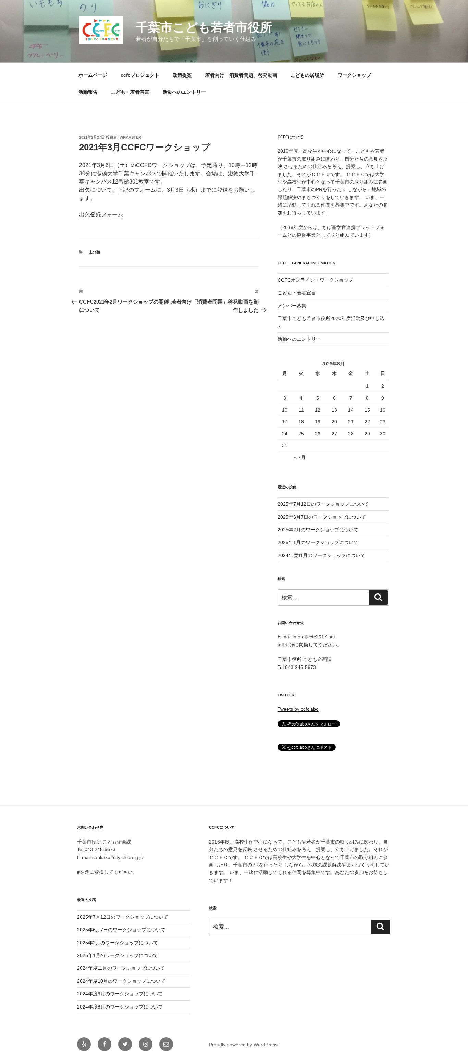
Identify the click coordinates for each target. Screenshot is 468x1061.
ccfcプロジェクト (140, 75)
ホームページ (92, 75)
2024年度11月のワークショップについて (321, 555)
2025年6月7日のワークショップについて (322, 517)
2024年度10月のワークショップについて (121, 981)
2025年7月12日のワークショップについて (323, 504)
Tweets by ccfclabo (298, 709)
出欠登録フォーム (101, 214)
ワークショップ (354, 75)
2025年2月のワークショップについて (318, 529)
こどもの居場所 (307, 75)
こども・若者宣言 (130, 92)
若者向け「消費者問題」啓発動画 (241, 75)
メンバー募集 (292, 305)
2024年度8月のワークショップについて (120, 1007)
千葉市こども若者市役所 (204, 27)
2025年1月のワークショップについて (318, 542)
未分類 (94, 252)
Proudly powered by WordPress (243, 1044)
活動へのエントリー (184, 92)
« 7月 (300, 457)
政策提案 (182, 75)
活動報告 (88, 92)
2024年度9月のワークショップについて (120, 994)
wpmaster (130, 137)
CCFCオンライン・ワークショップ (315, 280)
